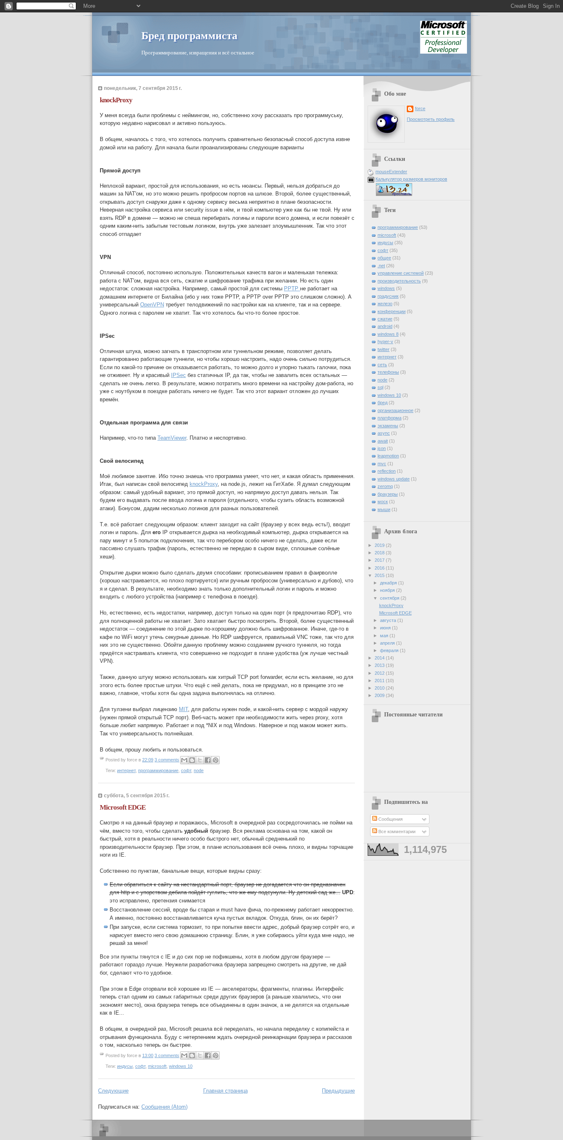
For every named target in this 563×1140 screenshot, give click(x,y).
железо (385, 303)
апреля (388, 643)
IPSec (178, 375)
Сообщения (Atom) (164, 1107)
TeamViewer (171, 438)
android (385, 326)
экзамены (388, 425)
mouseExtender (391, 171)
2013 (380, 665)
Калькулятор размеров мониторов (411, 179)
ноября (388, 590)
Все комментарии (396, 831)
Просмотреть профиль (431, 119)
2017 (380, 560)
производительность (399, 280)
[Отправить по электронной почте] (184, 760)
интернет (126, 770)
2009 (380, 695)
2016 (380, 567)
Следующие (113, 1091)
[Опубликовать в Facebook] (208, 760)
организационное (395, 410)
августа (388, 620)
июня (386, 627)
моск (383, 501)
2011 (380, 680)
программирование (158, 770)
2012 (380, 673)
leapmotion (388, 455)
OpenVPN (152, 304)
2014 (380, 657)
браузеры (388, 494)
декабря (389, 582)
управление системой (401, 273)
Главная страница (225, 1091)
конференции (392, 311)
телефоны (388, 372)
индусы (125, 1066)
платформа (389, 417)
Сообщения (390, 819)
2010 (380, 687)
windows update (394, 478)
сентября (390, 598)
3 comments (167, 759)
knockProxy (116, 100)
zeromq (385, 486)
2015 (380, 575)
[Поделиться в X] (200, 760)
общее (384, 257)
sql (380, 387)
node (199, 770)
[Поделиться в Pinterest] (215, 760)
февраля (390, 650)
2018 (380, 552)
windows (386, 288)
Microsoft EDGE (122, 807)
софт (186, 770)
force (420, 108)
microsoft (157, 1066)
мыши (384, 509)
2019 (380, 545)
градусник (388, 296)
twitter (383, 349)
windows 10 (180, 1066)
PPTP (292, 288)
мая (384, 635)
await (383, 440)
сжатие (385, 318)
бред (382, 402)
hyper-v (385, 341)
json (382, 448)
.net (381, 265)
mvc (382, 463)
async (384, 433)
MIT (183, 709)
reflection (387, 471)
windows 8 (388, 334)
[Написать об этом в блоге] (192, 760)
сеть (382, 364)
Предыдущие (338, 1091)
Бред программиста (189, 36)
